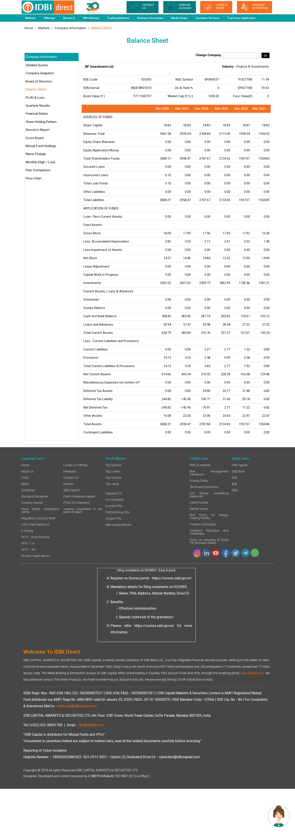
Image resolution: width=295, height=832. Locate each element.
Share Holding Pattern (41, 122)
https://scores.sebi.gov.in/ (172, 578)
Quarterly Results (38, 106)
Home (28, 28)
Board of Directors (39, 81)
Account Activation (260, 6)
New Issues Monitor (118, 524)
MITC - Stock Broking (35, 537)
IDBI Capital (239, 465)
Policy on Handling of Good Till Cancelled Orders (209, 541)
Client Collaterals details (79, 496)
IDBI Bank (238, 471)
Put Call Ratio (114, 499)
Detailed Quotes (37, 65)
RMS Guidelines (200, 465)
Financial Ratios (37, 114)
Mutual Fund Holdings (41, 146)
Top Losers (112, 471)
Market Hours (199, 508)
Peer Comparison (38, 170)
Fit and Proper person (35, 555)
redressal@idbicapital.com (77, 706)
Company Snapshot (40, 73)
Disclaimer (28, 490)
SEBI (235, 490)
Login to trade (222, 6)
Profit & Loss (35, 98)
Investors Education (203, 524)
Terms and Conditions (204, 486)
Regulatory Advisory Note (38, 518)
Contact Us (70, 477)
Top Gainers (113, 465)
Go (265, 55)
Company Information (70, 28)
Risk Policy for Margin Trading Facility (209, 516)
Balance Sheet (36, 89)
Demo (25, 483)
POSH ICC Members (76, 502)
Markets (44, 28)
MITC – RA (28, 549)
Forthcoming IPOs (117, 512)
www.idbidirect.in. (253, 673)
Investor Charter (32, 502)
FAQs (25, 477)
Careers (68, 483)
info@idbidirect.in (91, 725)
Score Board (34, 138)
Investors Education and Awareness (209, 531)
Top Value (112, 483)
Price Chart (33, 178)
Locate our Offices (75, 465)
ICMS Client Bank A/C (35, 524)
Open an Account (185, 6)
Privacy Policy (199, 480)
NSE (234, 477)
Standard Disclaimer (34, 496)
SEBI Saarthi (71, 490)
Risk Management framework (209, 472)
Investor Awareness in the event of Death (82, 510)
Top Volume (113, 477)
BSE (234, 483)
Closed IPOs (113, 518)
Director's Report (37, 130)
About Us (27, 471)
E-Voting (27, 530)
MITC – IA (28, 543)
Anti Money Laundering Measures (209, 494)
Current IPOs (113, 505)
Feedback (69, 471)
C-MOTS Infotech (100, 776)
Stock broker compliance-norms (40, 510)
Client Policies (199, 502)
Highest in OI (113, 493)
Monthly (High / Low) (40, 162)
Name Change (36, 154)
